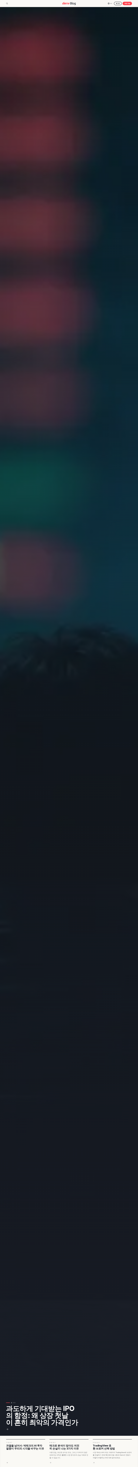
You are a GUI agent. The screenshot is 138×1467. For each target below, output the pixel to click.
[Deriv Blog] (69, 3)
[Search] (7, 3)
